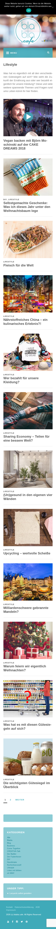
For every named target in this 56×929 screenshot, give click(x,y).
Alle (8, 837)
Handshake (12, 862)
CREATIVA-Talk (13, 851)
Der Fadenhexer (14, 857)
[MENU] (6, 53)
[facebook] (12, 922)
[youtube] (8, 922)
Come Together (13, 848)
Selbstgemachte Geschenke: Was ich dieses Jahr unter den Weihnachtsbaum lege (26, 207)
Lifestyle (13, 200)
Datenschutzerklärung (24, 907)
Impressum (11, 910)
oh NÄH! (10, 873)
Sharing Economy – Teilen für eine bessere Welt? (26, 438)
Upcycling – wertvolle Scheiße (26, 553)
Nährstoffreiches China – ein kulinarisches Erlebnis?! (25, 322)
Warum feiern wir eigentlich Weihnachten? (24, 668)
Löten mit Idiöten (14, 870)
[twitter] (22, 922)
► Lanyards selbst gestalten (19, 893)
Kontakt (9, 907)
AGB (38, 907)
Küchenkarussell (14, 865)
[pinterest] (27, 922)
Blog (9, 843)
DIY (5, 200)
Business (11, 846)
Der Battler (11, 854)
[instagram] (17, 922)
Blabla (9, 840)
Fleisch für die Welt (18, 265)
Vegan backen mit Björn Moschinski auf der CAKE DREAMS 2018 (25, 144)
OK (28, 10)
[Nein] (52, 7)
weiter (19, 800)
